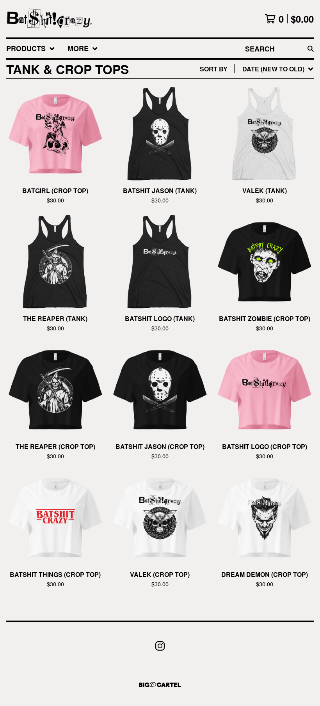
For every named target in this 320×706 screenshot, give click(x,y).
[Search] (310, 48)
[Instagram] (160, 646)
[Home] (49, 18)
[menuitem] (30, 48)
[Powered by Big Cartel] (160, 684)
